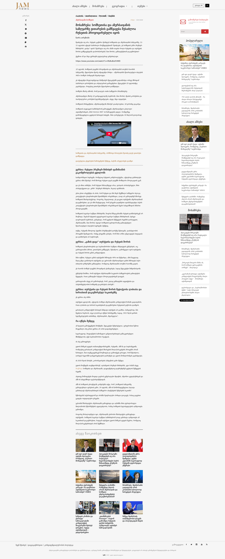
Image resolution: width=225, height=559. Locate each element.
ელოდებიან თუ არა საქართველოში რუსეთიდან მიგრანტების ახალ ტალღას (192, 88)
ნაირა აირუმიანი (82, 38)
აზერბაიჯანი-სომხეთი (85, 20)
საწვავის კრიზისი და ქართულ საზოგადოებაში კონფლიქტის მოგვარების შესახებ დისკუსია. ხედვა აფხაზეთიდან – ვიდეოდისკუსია (84, 524)
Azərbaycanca (91, 16)
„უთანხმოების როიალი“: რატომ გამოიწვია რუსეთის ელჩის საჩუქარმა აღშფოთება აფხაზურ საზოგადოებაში (108, 522)
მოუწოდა (79, 368)
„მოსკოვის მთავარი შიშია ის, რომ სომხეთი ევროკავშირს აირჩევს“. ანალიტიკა (193, 265)
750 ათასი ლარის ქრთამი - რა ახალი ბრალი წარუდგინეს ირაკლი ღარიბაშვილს (193, 99)
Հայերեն (80, 16)
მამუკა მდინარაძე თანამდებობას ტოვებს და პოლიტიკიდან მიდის (133, 518)
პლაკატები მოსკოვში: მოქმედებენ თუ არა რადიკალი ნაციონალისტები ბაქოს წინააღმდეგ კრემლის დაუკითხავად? (109, 460)
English (111, 16)
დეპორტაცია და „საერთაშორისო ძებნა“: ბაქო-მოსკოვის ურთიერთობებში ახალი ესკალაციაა (194, 291)
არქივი (133, 20)
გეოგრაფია (118, 6)
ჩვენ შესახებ (21, 545)
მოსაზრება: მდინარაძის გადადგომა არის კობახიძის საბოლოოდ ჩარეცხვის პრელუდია (132, 488)
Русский (103, 16)
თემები (141, 6)
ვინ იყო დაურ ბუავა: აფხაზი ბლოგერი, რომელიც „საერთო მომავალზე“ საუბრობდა (86, 457)
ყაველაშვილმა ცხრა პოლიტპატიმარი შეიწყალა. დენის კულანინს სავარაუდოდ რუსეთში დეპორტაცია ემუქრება (132, 460)
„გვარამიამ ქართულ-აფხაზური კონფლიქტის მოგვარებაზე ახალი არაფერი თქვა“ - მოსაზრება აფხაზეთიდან (194, 277)
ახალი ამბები (79, 6)
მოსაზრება (98, 6)
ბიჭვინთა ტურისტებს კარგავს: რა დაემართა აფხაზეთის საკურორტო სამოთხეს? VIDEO (86, 488)
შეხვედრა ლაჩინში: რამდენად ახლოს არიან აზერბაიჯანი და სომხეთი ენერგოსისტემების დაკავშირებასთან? (108, 491)
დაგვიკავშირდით (35, 545)
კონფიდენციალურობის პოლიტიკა (58, 545)
